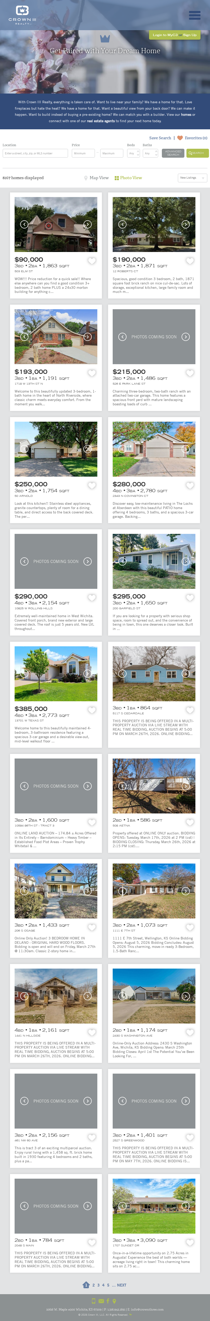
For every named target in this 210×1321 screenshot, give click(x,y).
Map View (99, 177)
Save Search (160, 138)
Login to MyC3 (165, 35)
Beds (131, 145)
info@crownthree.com (147, 1309)
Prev (24, 224)
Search (198, 153)
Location (9, 145)
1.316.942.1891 (116, 1309)
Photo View (131, 177)
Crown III (93, 1314)
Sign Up (190, 35)
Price (76, 145)
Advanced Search (173, 153)
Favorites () (196, 138)
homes (186, 114)
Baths (147, 145)
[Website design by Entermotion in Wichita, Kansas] (130, 1314)
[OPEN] (194, 15)
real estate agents (101, 121)
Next (87, 224)
